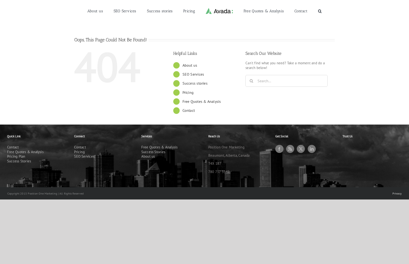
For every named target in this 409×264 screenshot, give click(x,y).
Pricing (188, 92)
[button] (300, 11)
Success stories (195, 83)
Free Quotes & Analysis (201, 101)
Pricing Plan (16, 156)
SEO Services (193, 74)
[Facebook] (279, 149)
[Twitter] (301, 149)
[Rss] (290, 149)
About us (189, 65)
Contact (188, 110)
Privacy (397, 193)
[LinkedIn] (312, 149)
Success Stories (19, 161)
